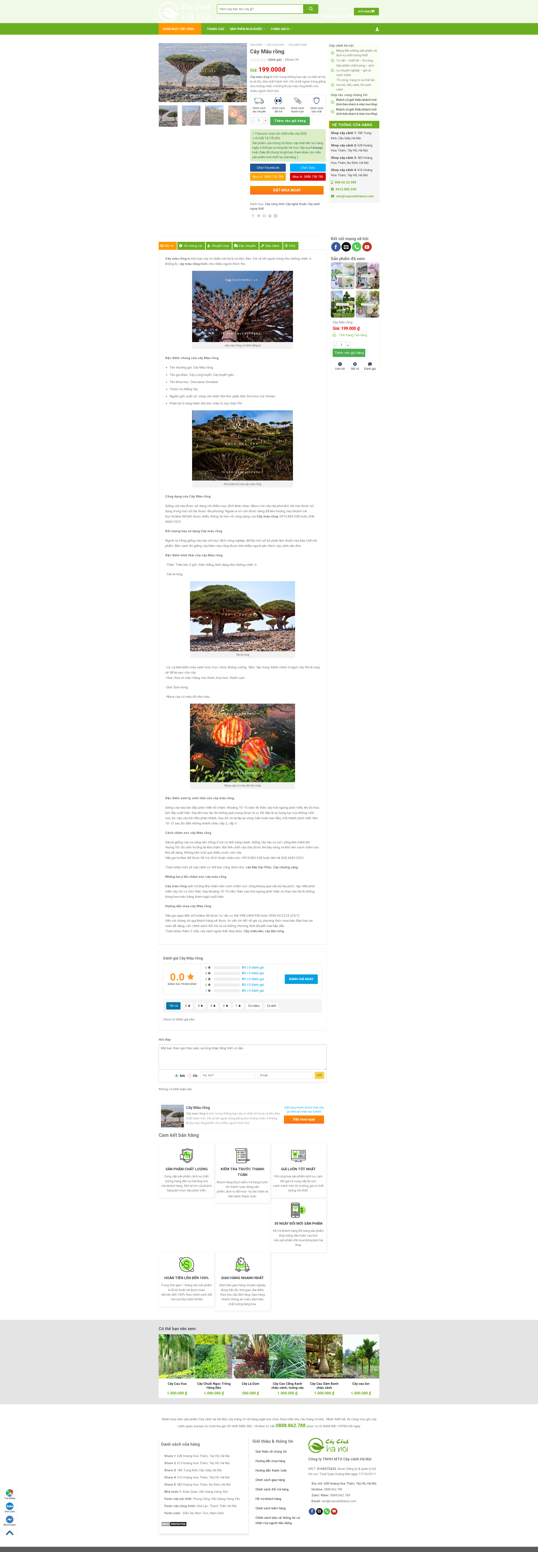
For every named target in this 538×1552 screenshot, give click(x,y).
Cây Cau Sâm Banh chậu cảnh (324, 1386)
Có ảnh (271, 1005)
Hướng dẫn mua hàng (270, 1461)
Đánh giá (370, 368)
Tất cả (173, 1005)
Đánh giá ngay (301, 979)
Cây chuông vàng (285, 867)
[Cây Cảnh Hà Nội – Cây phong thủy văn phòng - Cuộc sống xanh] (185, 11)
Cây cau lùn (360, 1384)
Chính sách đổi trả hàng (272, 1489)
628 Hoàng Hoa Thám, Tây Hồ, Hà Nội (350, 1483)
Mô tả (169, 246)
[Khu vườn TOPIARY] (343, 304)
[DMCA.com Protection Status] (174, 1524)
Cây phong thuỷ (247, 17)
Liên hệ (340, 368)
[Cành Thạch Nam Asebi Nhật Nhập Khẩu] (343, 275)
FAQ (292, 246)
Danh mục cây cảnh (178, 29)
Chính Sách (280, 29)
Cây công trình (275, 44)
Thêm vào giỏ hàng (290, 121)
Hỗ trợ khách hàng (268, 1499)
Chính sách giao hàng (270, 1480)
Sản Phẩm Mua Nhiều (246, 29)
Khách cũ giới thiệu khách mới (356, 102)
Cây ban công (225, 17)
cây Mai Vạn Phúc (259, 867)
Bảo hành (272, 246)
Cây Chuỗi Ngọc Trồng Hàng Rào (214, 1386)
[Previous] (166, 72)
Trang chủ (215, 29)
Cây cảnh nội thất (271, 17)
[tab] (168, 246)
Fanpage (317, 147)
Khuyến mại (220, 246)
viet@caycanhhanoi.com (355, 196)
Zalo (262, 152)
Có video (254, 1005)
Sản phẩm (256, 44)
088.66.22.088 (337, 16)
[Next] (240, 72)
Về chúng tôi (193, 246)
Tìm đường (9, 1498)
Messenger (10, 1525)
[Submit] (310, 9)
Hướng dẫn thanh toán (271, 1470)
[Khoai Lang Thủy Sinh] (367, 304)
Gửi (319, 1075)
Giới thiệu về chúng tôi (271, 1451)
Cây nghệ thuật (297, 44)
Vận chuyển (247, 246)
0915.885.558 (346, 189)
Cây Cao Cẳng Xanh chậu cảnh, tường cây (287, 1386)
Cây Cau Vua (177, 1384)
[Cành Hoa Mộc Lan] (367, 275)
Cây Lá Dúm (250, 1384)
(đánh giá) (275, 59)
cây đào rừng (274, 931)
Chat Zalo (10, 1511)
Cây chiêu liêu (253, 931)
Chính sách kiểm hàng (271, 1508)
